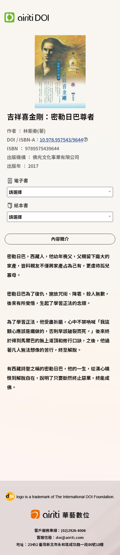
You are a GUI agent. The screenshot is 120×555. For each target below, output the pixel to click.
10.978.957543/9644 (61, 139)
